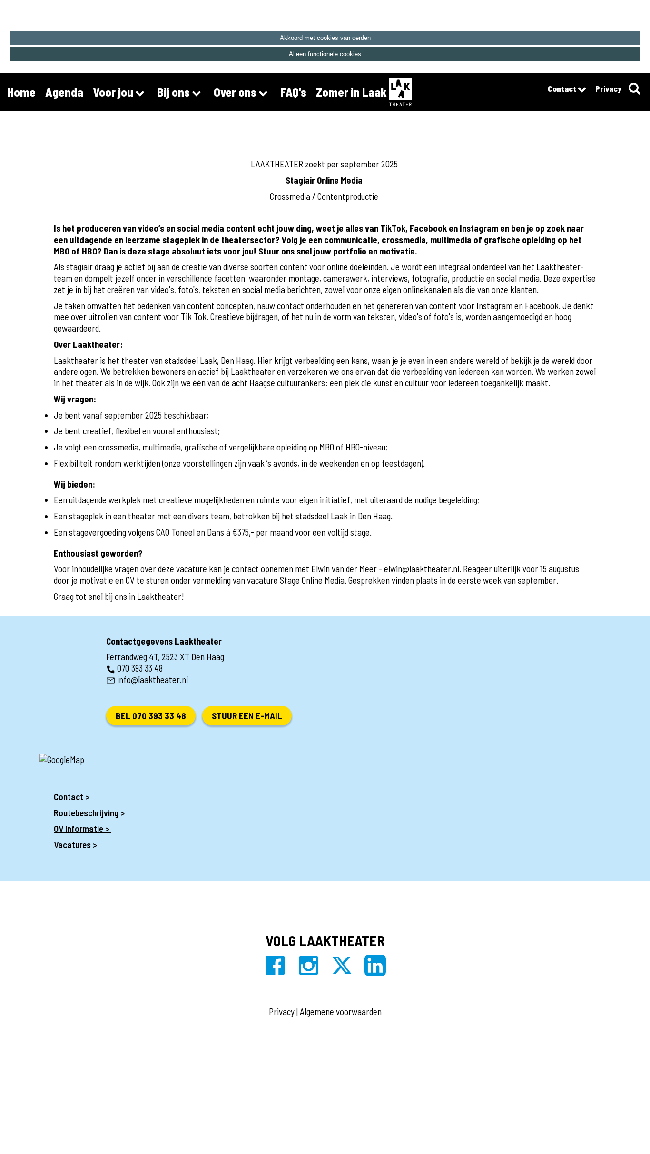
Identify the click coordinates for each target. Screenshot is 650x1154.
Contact (563, 88)
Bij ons (174, 92)
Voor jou (114, 92)
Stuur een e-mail (247, 715)
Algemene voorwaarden (341, 1011)
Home (21, 92)
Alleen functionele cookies (325, 54)
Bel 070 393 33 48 (151, 715)
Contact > (71, 796)
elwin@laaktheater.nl (421, 568)
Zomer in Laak (351, 92)
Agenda (64, 92)
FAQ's (293, 92)
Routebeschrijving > (89, 812)
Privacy (608, 88)
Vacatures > (76, 844)
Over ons (236, 92)
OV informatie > (82, 828)
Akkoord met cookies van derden (325, 37)
